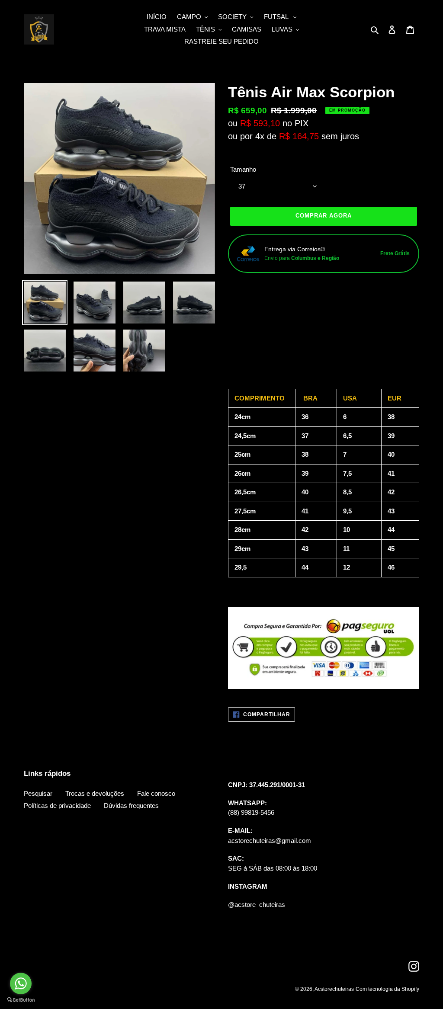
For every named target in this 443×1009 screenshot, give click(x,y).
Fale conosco (156, 793)
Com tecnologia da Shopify (387, 989)
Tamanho (243, 169)
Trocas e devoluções (94, 793)
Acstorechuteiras (334, 989)
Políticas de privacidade (57, 805)
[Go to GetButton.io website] (21, 1000)
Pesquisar (38, 793)
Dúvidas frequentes (131, 805)
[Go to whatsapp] (21, 983)
